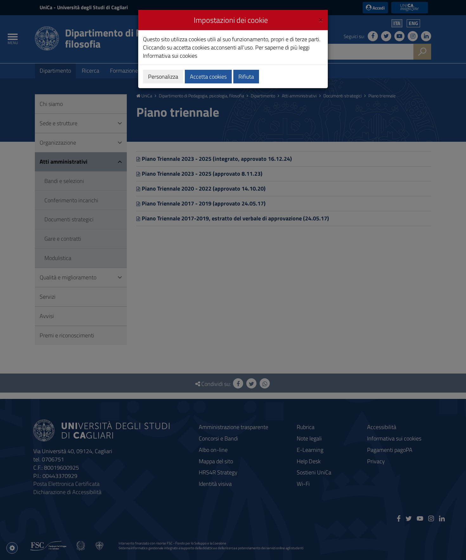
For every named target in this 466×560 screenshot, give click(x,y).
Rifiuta (246, 76)
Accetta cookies (208, 76)
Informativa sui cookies (170, 55)
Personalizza (163, 76)
